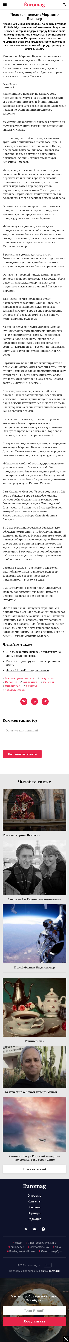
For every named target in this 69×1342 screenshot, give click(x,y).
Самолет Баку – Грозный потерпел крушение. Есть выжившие (34, 1157)
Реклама (35, 1207)
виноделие (16, 1247)
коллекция (28, 682)
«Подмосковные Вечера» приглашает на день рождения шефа (33, 654)
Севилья (31, 686)
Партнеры (34, 1213)
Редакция (34, 1219)
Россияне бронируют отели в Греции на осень (33, 663)
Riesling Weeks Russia (21, 1251)
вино (57, 1247)
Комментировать (22, 754)
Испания (10, 682)
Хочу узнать (35, 1321)
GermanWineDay (38, 1247)
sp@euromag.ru (50, 1271)
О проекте (34, 1195)
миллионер (11, 686)
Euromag (34, 4)
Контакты (34, 1201)
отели (17, 1242)
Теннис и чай (35, 1041)
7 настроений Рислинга (41, 1242)
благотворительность (18, 678)
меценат (47, 682)
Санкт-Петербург (50, 1251)
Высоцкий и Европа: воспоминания (35, 899)
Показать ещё (34, 1169)
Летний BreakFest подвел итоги (27, 670)
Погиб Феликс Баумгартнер (34, 967)
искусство (46, 678)
